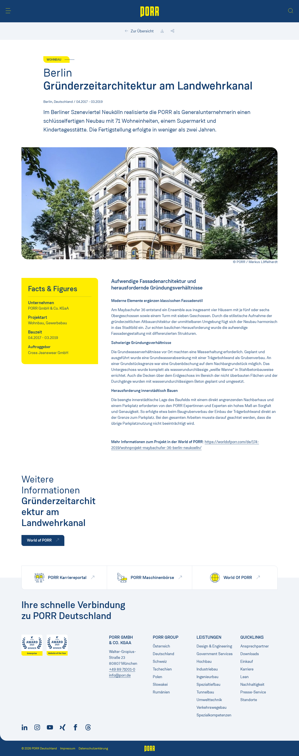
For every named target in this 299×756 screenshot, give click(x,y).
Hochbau (204, 661)
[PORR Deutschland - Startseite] (149, 11)
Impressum (67, 748)
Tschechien (162, 669)
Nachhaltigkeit (252, 684)
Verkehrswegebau (212, 707)
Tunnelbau (205, 692)
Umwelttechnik (209, 699)
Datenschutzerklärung (93, 748)
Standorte (248, 699)
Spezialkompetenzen (214, 715)
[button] (8, 11)
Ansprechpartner (254, 646)
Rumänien (161, 692)
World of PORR (40, 540)
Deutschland (163, 653)
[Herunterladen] (162, 31)
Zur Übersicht (142, 31)
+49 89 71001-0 (122, 669)
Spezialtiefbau (208, 684)
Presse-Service (253, 692)
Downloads (249, 653)
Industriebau (207, 669)
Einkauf (246, 661)
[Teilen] (172, 31)
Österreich (161, 646)
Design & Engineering (214, 646)
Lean (244, 676)
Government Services (215, 653)
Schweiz (160, 661)
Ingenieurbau (207, 676)
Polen (157, 676)
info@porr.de (120, 675)
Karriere (246, 669)
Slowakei (160, 684)
